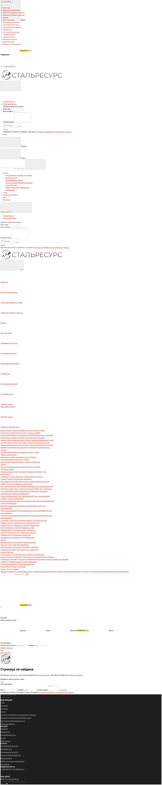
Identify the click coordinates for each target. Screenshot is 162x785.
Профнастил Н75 (7, 530)
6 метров (9, 552)
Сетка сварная (16, 555)
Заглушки (36, 467)
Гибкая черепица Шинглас (39, 482)
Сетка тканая (6, 555)
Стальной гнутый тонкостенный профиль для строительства (24, 520)
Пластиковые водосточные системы (14, 445)
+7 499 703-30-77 (9, 66)
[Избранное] (10, 595)
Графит (13, 550)
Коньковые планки (25, 467)
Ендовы (36, 452)
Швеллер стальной (22, 557)
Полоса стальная (47, 557)
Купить (2, 681)
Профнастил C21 (7, 525)
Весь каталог (5, 741)
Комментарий (42, 690)
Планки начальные (16, 477)
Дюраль (15, 569)
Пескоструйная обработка (10, 755)
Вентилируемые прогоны (23, 452)
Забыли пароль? (7, 648)
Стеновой (34, 547)
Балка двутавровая (61, 559)
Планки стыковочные (15, 479)
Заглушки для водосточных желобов (31, 438)
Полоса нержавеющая (20, 494)
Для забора (26, 547)
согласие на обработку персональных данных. (54, 132)
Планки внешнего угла (9, 472)
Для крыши (17, 547)
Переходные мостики (41, 572)
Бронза (3, 567)
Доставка (4, 706)
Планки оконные (30, 477)
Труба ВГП (4, 562)
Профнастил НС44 (7, 535)
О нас (5, 192)
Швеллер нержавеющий (26, 501)
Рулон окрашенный (24, 511)
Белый (10, 542)
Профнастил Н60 (27, 528)
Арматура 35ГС (6, 430)
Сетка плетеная (38, 555)
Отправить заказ (63, 690)
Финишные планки (8, 457)
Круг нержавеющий (8, 491)
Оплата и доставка (10, 195)
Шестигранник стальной (44, 559)
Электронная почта (8, 645)
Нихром (14, 567)
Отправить (6, 129)
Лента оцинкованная (40, 511)
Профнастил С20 (13, 533)
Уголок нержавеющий (9, 496)
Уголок (3, 738)
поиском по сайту (43, 675)
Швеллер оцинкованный (10, 506)
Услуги (5, 173)
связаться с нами (16, 675)
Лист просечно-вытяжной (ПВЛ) (26, 489)
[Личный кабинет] (10, 585)
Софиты (4, 484)
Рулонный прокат (7, 489)
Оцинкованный (6, 547)
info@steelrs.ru (8, 216)
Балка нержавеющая (9, 501)
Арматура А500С (34, 433)
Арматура (4, 729)
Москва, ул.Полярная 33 (10, 779)
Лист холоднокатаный (44, 486)
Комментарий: (8, 122)
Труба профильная (29, 562)
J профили (5, 477)
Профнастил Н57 (7, 523)
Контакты (7, 200)
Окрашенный (6, 550)
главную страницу (75, 675)
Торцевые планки (7, 469)
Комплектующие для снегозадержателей (65, 572)
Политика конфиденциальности (13, 721)
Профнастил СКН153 (28, 533)
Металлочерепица (22, 482)
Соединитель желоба (26, 435)
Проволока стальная (8, 559)
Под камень (30, 550)
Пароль (31, 645)
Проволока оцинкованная (10, 516)
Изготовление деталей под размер (19, 175)
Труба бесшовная (15, 562)
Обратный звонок (10, 104)
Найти (27, 574)
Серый (33, 542)
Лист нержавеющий (25, 496)
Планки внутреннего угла (36, 472)
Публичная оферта (8, 724)
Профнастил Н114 (18, 537)
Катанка (29, 430)
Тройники (28, 462)
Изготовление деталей (9, 746)
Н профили (22, 472)
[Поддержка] (11, 86)
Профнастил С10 (20, 523)
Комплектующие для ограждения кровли (16, 572)
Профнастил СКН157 (13, 528)
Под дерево (21, 550)
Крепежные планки (22, 457)
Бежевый (4, 542)
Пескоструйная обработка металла (19, 183)
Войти (2, 650)
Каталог (21, 269)
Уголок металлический (25, 559)
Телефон (20, 690)
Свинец (3, 569)
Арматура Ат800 (38, 430)
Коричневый (18, 542)
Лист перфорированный (26, 486)
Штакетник (25, 516)
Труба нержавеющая (8, 503)
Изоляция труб (11, 178)
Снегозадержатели (121, 572)
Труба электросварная (9, 564)
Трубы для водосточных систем (41, 445)
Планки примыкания (9, 455)
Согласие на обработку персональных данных (18, 715)
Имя (2, 690)
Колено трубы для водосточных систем (16, 440)
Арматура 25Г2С (21, 433)
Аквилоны (28, 479)
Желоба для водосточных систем (13, 447)
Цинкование (10, 190)
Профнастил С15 (33, 523)
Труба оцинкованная (26, 564)
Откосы (40, 477)
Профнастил (5, 732)
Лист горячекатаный (8, 486)
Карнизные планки (21, 460)
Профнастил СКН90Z (21, 525)
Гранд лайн (12, 545)
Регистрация (5, 653)
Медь (8, 567)
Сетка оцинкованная (28, 506)
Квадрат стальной (8, 557)
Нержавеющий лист (8, 735)
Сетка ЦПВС (27, 555)
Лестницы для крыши (89, 572)
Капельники (5, 462)
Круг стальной (35, 557)
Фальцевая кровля (8, 482)
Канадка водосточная (41, 443)
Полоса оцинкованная (38, 516)
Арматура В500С (18, 430)
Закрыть (5, 134)
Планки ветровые (17, 462)
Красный (26, 542)
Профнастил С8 (20, 530)
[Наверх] (10, 640)
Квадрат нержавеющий (45, 501)
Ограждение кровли (106, 572)
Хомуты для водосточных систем (20, 443)
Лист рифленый (45, 489)
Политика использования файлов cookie (16, 718)
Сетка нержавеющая (16, 499)
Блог (5, 197)
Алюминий (21, 567)
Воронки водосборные (9, 435)
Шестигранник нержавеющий (27, 491)
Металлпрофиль (23, 545)
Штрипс (39, 506)
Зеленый (4, 545)
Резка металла (11, 185)
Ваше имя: (7, 109)
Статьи (3, 712)
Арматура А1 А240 (7, 433)
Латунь (9, 569)
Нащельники (5, 474)
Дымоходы (28, 484)
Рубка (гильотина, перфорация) (18, 188)
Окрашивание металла (14, 180)
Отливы (3, 479)
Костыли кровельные (15, 484)
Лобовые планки (7, 452)
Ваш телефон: (8, 111)
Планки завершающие (9, 467)
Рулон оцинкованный (9, 511)
